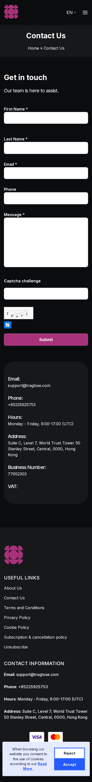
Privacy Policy (17, 617)
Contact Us (14, 597)
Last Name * (16, 139)
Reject (69, 753)
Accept (69, 764)
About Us (13, 588)
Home (33, 48)
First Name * (16, 109)
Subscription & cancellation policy (35, 637)
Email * (10, 164)
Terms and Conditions (24, 607)
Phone (10, 189)
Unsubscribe (16, 647)
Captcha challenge (22, 280)
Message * (14, 214)
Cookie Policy (16, 627)
